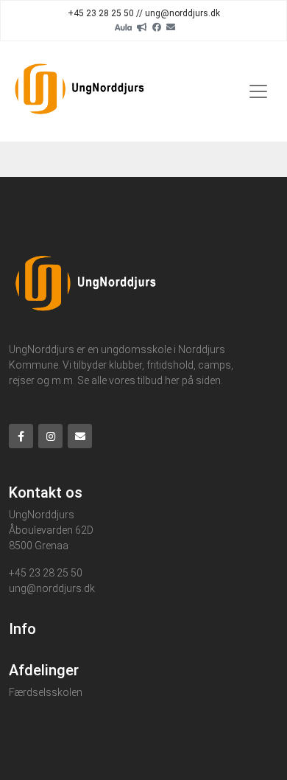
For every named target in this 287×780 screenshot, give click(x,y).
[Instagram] (50, 436)
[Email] (170, 26)
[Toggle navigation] (258, 91)
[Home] (80, 91)
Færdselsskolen (45, 692)
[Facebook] (156, 26)
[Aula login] (123, 26)
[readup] (142, 26)
